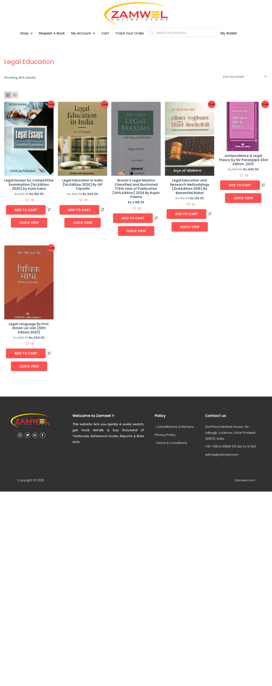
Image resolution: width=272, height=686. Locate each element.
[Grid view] (7, 95)
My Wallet (228, 33)
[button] (26, 33)
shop (24, 33)
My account (81, 33)
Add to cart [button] (25, 210)
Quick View (29, 222)
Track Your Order (129, 33)
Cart (105, 33)
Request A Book (52, 33)
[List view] (15, 95)
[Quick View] (32, 200)
